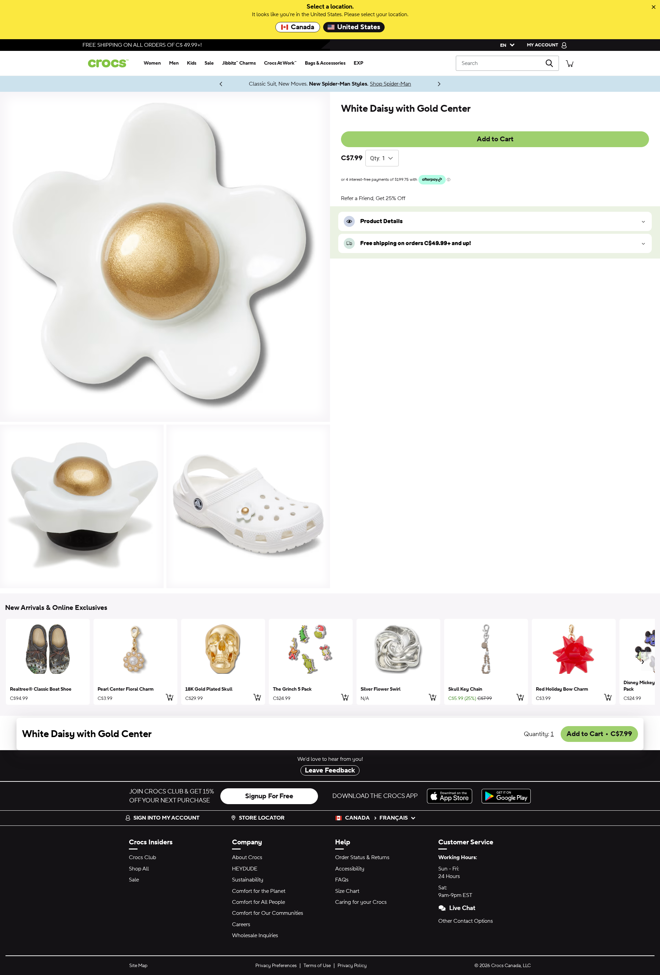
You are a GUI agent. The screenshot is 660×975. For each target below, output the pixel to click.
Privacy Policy (352, 966)
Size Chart (347, 891)
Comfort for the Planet (258, 891)
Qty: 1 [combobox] (377, 158)
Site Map (138, 966)
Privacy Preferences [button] (276, 966)
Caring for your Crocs (361, 902)
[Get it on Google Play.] (506, 796)
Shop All (139, 868)
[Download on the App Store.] (451, 796)
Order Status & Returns (362, 857)
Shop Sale (398, 83)
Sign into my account (166, 817)
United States (358, 27)
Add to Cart (495, 139)
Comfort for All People (258, 902)
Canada (302, 27)
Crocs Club (142, 857)
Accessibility (349, 868)
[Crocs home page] (111, 63)
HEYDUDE (244, 868)
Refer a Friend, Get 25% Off (373, 198)
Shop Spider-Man (206, 83)
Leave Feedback (330, 770)
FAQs (342, 879)
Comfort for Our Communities (267, 913)
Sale (134, 879)
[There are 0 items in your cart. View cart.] (570, 63)
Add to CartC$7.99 (599, 734)
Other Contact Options (465, 921)
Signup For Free (269, 796)
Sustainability (247, 879)
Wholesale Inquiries (255, 935)
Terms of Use (317, 966)
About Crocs (247, 857)
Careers (241, 924)
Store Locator (262, 817)
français (394, 817)
